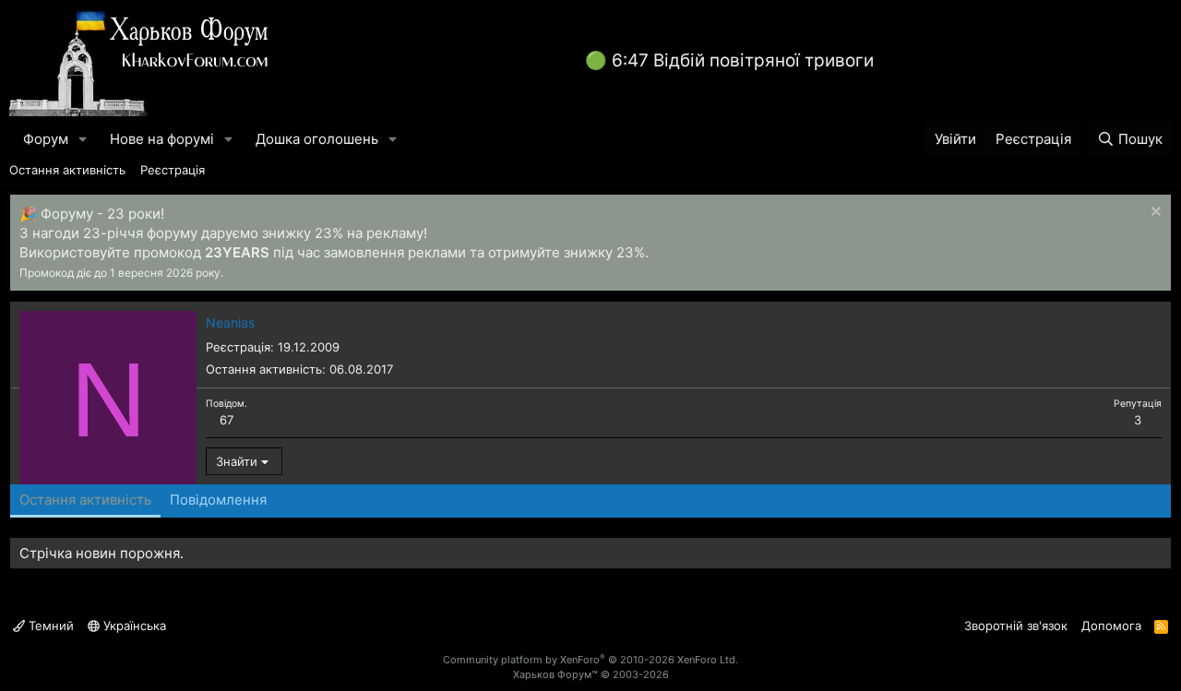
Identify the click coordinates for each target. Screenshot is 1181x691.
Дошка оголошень (317, 139)
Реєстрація (172, 169)
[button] (83, 139)
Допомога (1111, 625)
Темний (49, 625)
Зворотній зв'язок (1016, 625)
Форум (45, 139)
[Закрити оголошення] (1154, 213)
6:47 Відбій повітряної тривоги (743, 60)
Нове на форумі (162, 139)
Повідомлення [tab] (218, 499)
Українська (133, 625)
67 (226, 419)
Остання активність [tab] (85, 499)
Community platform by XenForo (590, 659)
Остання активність (67, 169)
